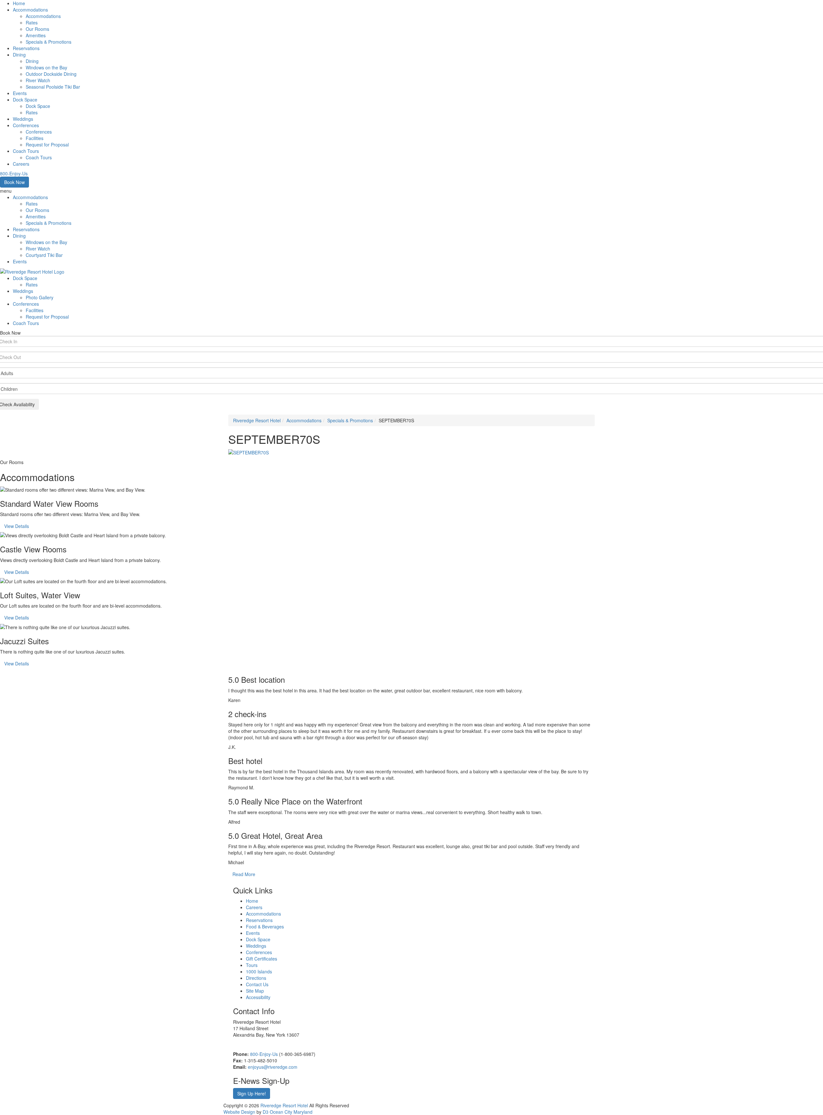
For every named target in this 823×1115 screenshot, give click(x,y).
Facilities (34, 138)
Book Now (14, 182)
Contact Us (257, 984)
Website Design (239, 1112)
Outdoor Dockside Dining (51, 74)
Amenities (36, 35)
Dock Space (25, 99)
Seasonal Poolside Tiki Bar (53, 86)
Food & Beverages (265, 926)
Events (20, 93)
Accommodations (30, 9)
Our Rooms (37, 29)
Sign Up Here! (251, 1093)
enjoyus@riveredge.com (272, 1067)
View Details (16, 526)
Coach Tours (26, 151)
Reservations (26, 48)
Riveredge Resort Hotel (257, 420)
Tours (252, 965)
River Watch (38, 80)
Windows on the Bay (46, 67)
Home (19, 3)
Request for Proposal (47, 144)
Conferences (26, 125)
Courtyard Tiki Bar (44, 255)
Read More (243, 874)
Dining (19, 54)
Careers (21, 164)
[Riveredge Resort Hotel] (32, 271)
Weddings (23, 119)
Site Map (255, 991)
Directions (256, 978)
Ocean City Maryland (291, 1112)
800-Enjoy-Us (264, 1054)
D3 (265, 1112)
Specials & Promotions (48, 42)
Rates (32, 22)
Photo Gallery (39, 297)
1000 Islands (259, 971)
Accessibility (258, 997)
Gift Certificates (261, 958)
